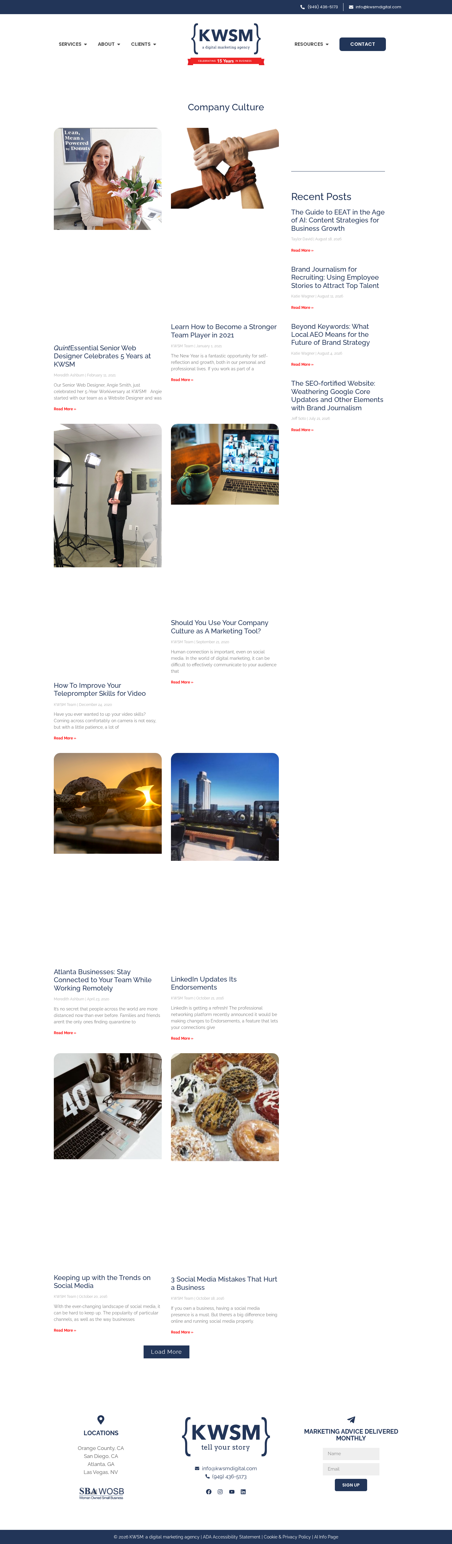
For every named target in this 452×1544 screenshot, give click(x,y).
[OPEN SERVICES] (85, 44)
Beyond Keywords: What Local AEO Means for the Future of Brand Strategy (330, 334)
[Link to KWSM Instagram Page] (220, 1491)
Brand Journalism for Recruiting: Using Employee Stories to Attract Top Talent (335, 277)
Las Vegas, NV (101, 1472)
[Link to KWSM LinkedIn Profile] (243, 1491)
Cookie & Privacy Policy (287, 1536)
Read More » (65, 409)
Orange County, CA (101, 1448)
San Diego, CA (101, 1456)
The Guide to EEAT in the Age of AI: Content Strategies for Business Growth (338, 220)
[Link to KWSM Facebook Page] (209, 1491)
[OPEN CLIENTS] (154, 44)
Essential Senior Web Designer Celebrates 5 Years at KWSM (102, 356)
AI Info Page (326, 1536)
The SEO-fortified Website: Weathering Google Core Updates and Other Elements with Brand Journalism (337, 395)
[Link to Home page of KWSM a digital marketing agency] (226, 44)
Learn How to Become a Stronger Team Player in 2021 (223, 331)
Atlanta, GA (101, 1464)
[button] (166, 1351)
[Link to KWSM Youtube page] (232, 1491)
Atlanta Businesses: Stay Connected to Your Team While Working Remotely (103, 980)
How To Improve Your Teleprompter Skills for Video (100, 689)
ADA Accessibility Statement (231, 1536)
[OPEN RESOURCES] (327, 44)
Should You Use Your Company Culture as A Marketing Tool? (219, 627)
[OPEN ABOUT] (118, 44)
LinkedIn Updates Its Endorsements (204, 983)
